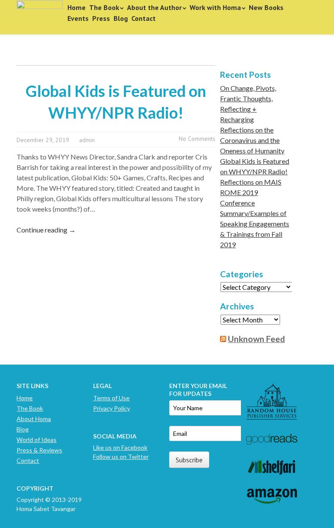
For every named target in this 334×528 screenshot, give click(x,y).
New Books (266, 7)
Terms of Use (111, 398)
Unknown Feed (256, 339)
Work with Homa (215, 7)
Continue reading (46, 230)
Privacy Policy (111, 408)
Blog (121, 18)
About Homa (34, 418)
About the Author (154, 7)
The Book (104, 7)
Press (101, 18)
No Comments (197, 139)
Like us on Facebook (120, 447)
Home (76, 7)
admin (87, 140)
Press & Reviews (39, 450)
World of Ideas (37, 439)
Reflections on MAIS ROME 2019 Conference (250, 192)
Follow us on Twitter (121, 456)
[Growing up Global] (40, 13)
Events (78, 18)
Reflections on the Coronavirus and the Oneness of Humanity (252, 140)
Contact (143, 18)
